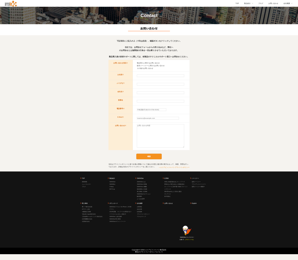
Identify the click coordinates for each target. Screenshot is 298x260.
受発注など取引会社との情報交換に (174, 184)
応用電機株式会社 (87, 219)
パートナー (195, 178)
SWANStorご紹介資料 (115, 216)
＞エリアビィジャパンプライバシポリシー (174, 167)
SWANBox (112, 184)
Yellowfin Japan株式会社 (89, 214)
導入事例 (85, 203)
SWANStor (112, 181)
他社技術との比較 (142, 189)
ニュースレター (86, 184)
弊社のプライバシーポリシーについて (149, 252)
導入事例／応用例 (142, 191)
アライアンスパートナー (199, 184)
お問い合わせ (273, 3)
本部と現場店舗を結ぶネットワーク (174, 181)
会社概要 (286, 3)
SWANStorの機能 (142, 186)
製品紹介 (247, 3)
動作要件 (139, 196)
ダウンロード (113, 203)
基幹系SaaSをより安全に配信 (172, 191)
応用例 (166, 178)
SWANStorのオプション (144, 194)
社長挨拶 (139, 211)
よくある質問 (141, 199)
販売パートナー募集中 (198, 186)
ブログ (260, 3)
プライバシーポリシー (143, 214)
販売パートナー (196, 181)
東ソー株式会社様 (87, 206)
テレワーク (167, 194)
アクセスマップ (141, 216)
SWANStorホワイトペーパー (117, 221)
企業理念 (139, 206)
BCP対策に (167, 196)
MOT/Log (112, 189)
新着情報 (84, 181)
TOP (237, 3)
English (194, 203)
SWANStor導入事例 (115, 219)
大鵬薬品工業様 (86, 211)
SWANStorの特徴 (142, 184)
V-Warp (111, 186)
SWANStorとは (141, 181)
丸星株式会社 (86, 221)
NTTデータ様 (86, 209)
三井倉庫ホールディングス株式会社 (92, 216)
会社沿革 (139, 209)
